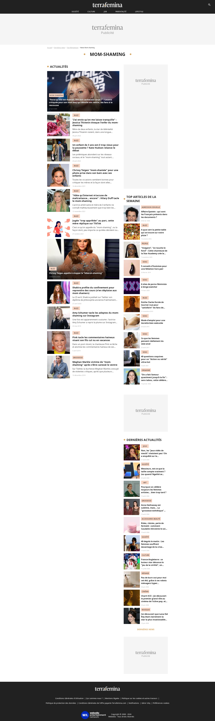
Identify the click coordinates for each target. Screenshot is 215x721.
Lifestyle (139, 11)
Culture (91, 11)
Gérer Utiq (146, 703)
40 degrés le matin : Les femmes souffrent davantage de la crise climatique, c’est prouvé (153, 545)
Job (105, 11)
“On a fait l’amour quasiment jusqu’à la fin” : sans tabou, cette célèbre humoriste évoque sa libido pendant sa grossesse (154, 381)
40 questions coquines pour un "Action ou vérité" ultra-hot (154, 359)
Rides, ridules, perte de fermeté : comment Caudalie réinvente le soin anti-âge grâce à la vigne (154, 527)
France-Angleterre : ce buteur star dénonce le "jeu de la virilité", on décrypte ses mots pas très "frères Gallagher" (154, 565)
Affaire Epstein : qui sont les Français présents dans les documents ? (154, 214)
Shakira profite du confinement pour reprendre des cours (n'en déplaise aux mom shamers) (94, 290)
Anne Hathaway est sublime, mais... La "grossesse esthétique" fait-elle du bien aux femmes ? (152, 511)
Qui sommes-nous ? (94, 698)
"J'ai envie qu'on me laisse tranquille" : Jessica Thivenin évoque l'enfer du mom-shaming (95, 122)
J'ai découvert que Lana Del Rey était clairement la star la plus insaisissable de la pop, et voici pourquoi (154, 620)
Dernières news (59, 48)
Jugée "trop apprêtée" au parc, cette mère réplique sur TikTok (93, 222)
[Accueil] (107, 4)
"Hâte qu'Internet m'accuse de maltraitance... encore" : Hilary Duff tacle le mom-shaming (95, 198)
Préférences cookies (161, 703)
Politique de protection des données (61, 703)
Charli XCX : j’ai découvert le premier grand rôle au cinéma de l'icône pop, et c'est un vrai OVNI (153, 600)
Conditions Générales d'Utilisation (69, 698)
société (75, 11)
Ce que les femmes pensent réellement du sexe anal (152, 341)
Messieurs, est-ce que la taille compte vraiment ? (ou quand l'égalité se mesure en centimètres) (153, 472)
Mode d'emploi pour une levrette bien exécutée (153, 321)
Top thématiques (72, 48)
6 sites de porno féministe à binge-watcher (154, 285)
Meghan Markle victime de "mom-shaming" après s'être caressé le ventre (94, 363)
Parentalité (120, 11)
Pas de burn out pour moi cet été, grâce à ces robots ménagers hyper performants (154, 581)
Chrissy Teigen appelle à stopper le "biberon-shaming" (76, 273)
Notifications (134, 703)
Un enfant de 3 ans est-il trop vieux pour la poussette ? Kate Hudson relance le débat (95, 147)
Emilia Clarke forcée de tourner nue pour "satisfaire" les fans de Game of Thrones (152, 306)
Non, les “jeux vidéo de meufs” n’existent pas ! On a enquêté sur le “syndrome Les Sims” (154, 454)
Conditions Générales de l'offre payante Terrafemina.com (102, 703)
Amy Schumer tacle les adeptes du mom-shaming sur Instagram (95, 314)
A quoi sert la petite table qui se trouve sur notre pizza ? (153, 232)
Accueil (49, 48)
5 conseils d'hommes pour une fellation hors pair (154, 267)
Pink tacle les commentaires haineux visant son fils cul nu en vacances (93, 339)
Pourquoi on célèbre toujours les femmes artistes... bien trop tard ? (153, 490)
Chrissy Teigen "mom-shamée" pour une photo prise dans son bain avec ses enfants (95, 172)
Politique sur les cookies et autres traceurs (139, 698)
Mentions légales (112, 698)
